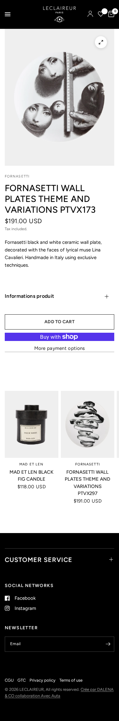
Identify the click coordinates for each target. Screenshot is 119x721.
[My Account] (90, 14)
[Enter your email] (108, 644)
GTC (21, 680)
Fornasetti (87, 464)
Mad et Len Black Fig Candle (31, 475)
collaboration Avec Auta (37, 695)
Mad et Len (31, 464)
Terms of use (71, 680)
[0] (110, 14)
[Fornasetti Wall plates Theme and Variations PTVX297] (88, 424)
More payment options (59, 348)
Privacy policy (43, 680)
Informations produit (29, 296)
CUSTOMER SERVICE (38, 560)
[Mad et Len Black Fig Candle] (31, 424)
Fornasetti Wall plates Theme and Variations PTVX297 (87, 482)
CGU (9, 680)
